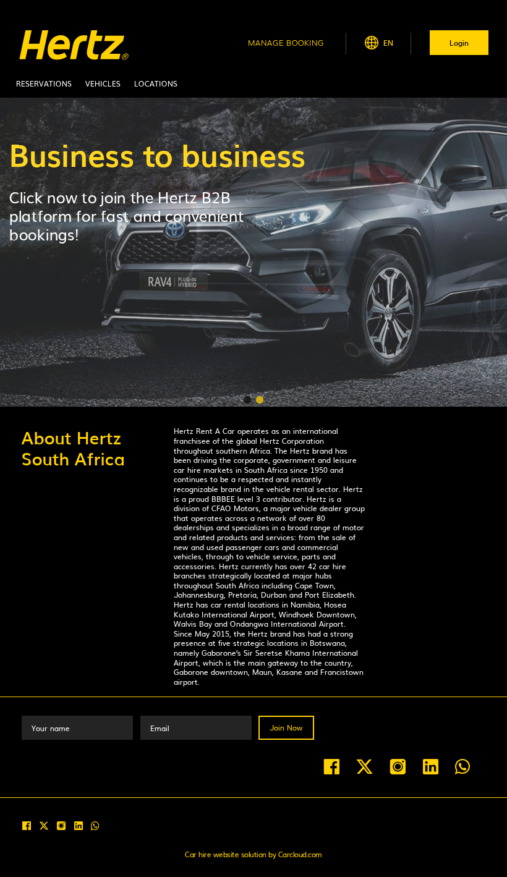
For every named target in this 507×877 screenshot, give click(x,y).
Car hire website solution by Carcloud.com (253, 854)
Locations (155, 83)
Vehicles (103, 83)
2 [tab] (260, 400)
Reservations (44, 83)
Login (459, 42)
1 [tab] (247, 400)
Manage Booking (286, 42)
